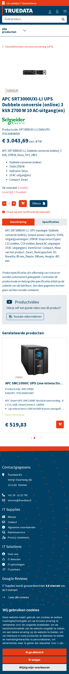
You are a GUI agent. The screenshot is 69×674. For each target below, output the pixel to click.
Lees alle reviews (18, 597)
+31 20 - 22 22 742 (18, 495)
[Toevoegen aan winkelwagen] (60, 424)
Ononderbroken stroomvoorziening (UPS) (29, 46)
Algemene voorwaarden (21, 527)
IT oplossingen (16, 564)
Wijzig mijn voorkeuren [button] (34, 667)
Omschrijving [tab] (18, 222)
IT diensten (14, 559)
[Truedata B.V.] (17, 11)
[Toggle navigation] (14, 30)
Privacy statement (18, 537)
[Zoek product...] (63, 19)
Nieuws (12, 517)
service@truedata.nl (19, 500)
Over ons (13, 554)
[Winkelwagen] (23, 203)
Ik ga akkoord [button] (34, 652)
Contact (12, 522)
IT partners (14, 569)
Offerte (36, 203)
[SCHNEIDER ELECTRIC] (13, 122)
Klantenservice (16, 532)
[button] (50, 12)
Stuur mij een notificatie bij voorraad (28, 212)
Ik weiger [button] (34, 659)
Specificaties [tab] (50, 222)
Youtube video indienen (28, 316)
